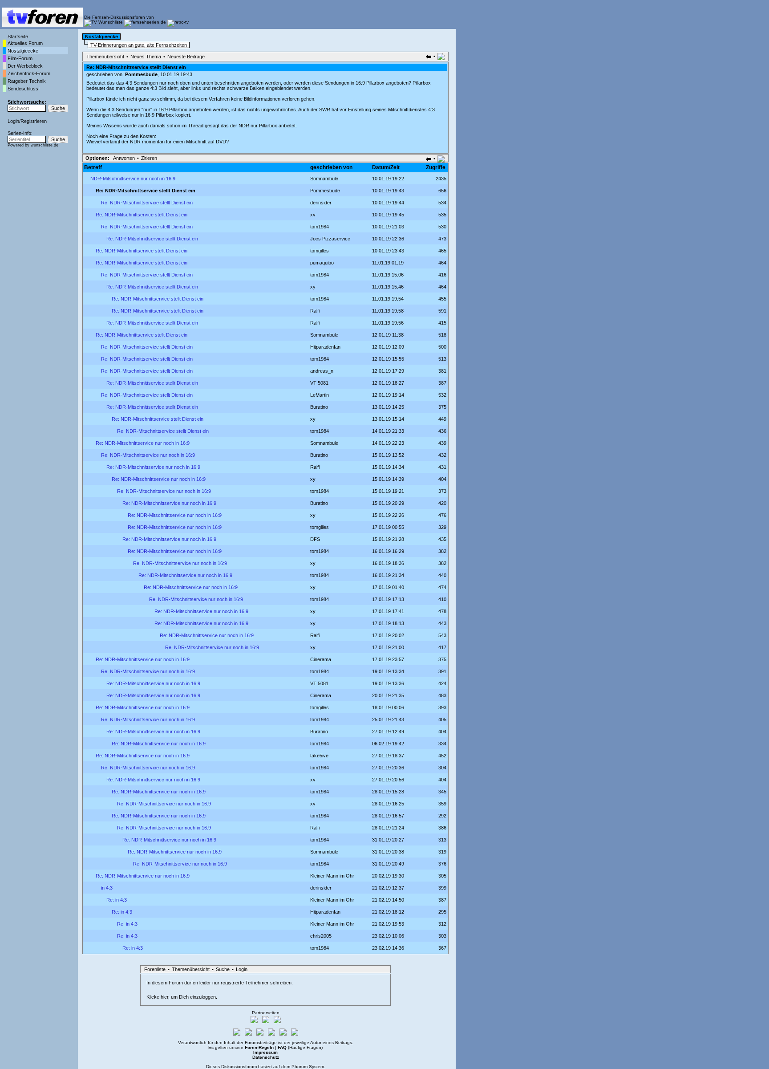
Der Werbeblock (25, 66)
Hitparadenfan (325, 347)
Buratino (319, 407)
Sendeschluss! (24, 88)
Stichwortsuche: (27, 102)
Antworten (124, 158)
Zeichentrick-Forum (29, 73)
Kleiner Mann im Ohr (332, 875)
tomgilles (319, 250)
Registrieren (33, 121)
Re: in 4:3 (116, 899)
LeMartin (319, 395)
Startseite (18, 36)
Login (13, 121)
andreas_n (321, 371)
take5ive (319, 755)
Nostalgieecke (23, 50)
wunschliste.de (44, 145)
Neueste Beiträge (186, 56)
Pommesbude (141, 74)
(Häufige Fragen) (300, 1047)
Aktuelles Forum (25, 43)
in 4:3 (107, 887)
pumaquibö (322, 262)
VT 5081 (319, 383)
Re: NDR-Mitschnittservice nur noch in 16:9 (143, 443)
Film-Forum (20, 58)
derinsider (321, 202)
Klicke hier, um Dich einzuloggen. (181, 997)
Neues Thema (145, 56)
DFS (315, 539)
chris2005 (321, 936)
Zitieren (149, 158)
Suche (223, 969)
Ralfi (315, 310)
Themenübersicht (105, 56)
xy (313, 214)
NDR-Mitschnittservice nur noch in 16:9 (132, 178)
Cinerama (320, 659)
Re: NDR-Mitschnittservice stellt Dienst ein (147, 202)
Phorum (299, 1066)
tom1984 (319, 226)
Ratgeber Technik (27, 81)
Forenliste (155, 969)
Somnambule (324, 178)
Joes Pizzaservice (330, 238)
